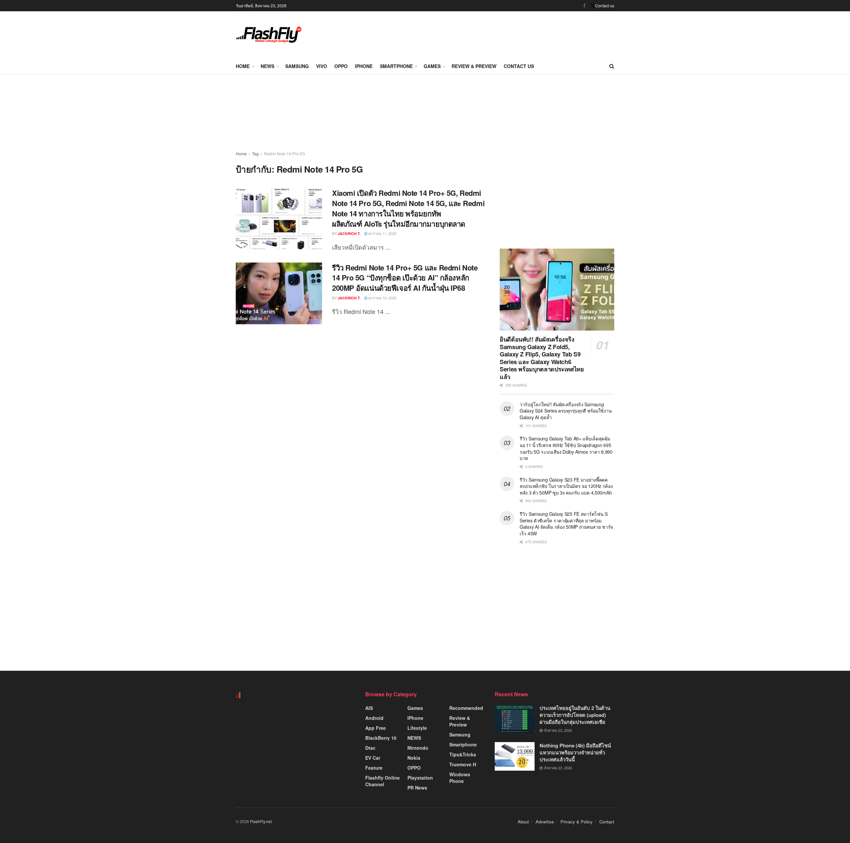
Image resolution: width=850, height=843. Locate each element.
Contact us (604, 5)
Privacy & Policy (576, 821)
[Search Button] (611, 66)
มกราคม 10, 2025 (381, 297)
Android (374, 718)
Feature (373, 767)
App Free (375, 728)
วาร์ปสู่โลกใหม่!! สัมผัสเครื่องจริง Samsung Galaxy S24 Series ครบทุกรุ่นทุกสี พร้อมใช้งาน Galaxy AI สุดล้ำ (566, 411)
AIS (369, 708)
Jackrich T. (349, 233)
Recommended (466, 708)
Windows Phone (459, 777)
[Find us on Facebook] (584, 5)
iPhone (364, 66)
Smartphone (396, 66)
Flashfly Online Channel (382, 781)
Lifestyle (417, 728)
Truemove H (462, 764)
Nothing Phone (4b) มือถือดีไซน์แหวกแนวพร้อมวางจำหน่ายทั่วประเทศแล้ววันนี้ (575, 752)
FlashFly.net (261, 821)
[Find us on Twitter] (592, 5)
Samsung (297, 66)
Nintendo (417, 747)
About (523, 821)
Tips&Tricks (462, 754)
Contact (606, 821)
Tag (255, 153)
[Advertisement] (493, 33)
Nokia (413, 757)
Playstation (420, 777)
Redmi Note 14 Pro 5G (284, 153)
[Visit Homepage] (269, 35)
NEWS (267, 66)
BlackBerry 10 (380, 737)
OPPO (341, 66)
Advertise (545, 821)
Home (243, 66)
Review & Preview (474, 66)
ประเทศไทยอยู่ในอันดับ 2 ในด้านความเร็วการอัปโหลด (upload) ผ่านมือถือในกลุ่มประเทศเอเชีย (575, 715)
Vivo (321, 66)
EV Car (372, 757)
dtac (370, 747)
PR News (417, 787)
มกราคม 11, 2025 (381, 233)
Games (432, 66)
